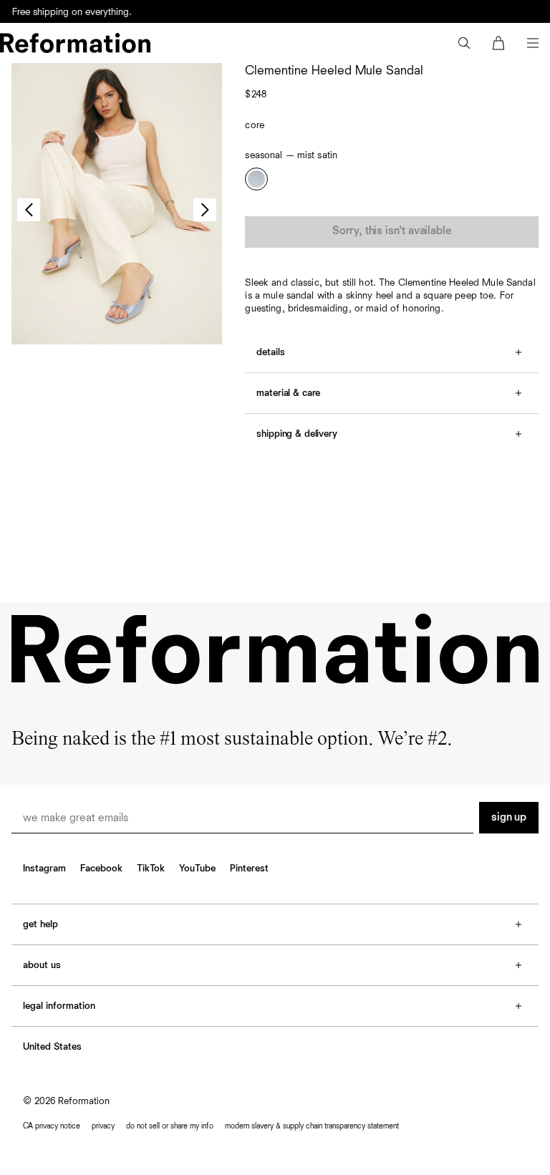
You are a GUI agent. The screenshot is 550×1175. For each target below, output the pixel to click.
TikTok (151, 869)
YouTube (197, 869)
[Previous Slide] (28, 209)
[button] (464, 43)
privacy (103, 1126)
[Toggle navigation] (532, 43)
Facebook (101, 869)
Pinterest (249, 869)
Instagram (44, 869)
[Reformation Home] (75, 43)
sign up (508, 817)
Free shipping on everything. (72, 12)
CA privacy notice (51, 1126)
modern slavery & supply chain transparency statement (312, 1126)
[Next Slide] (204, 209)
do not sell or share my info (169, 1126)
